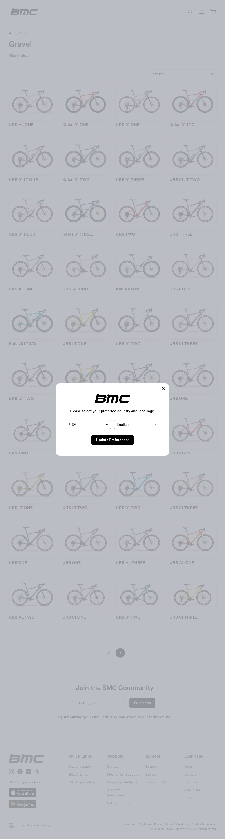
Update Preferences (112, 440)
